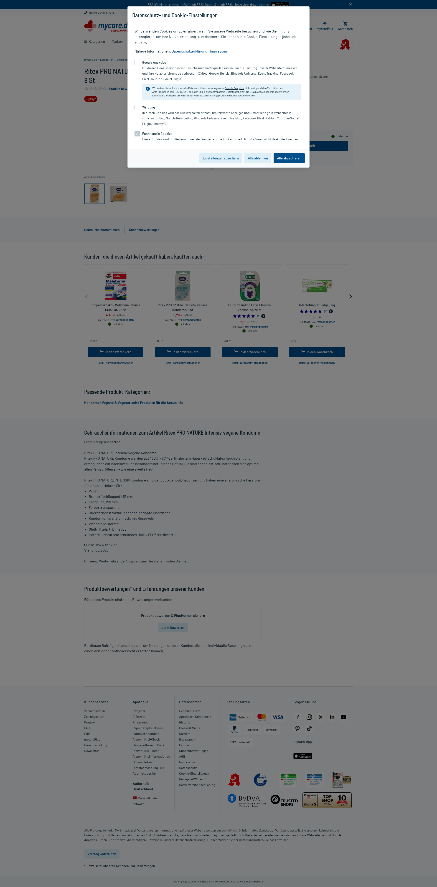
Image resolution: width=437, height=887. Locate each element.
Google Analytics (234, 88)
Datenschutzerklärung (189, 51)
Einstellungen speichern (221, 158)
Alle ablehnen (258, 158)
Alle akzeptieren (289, 158)
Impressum (219, 51)
